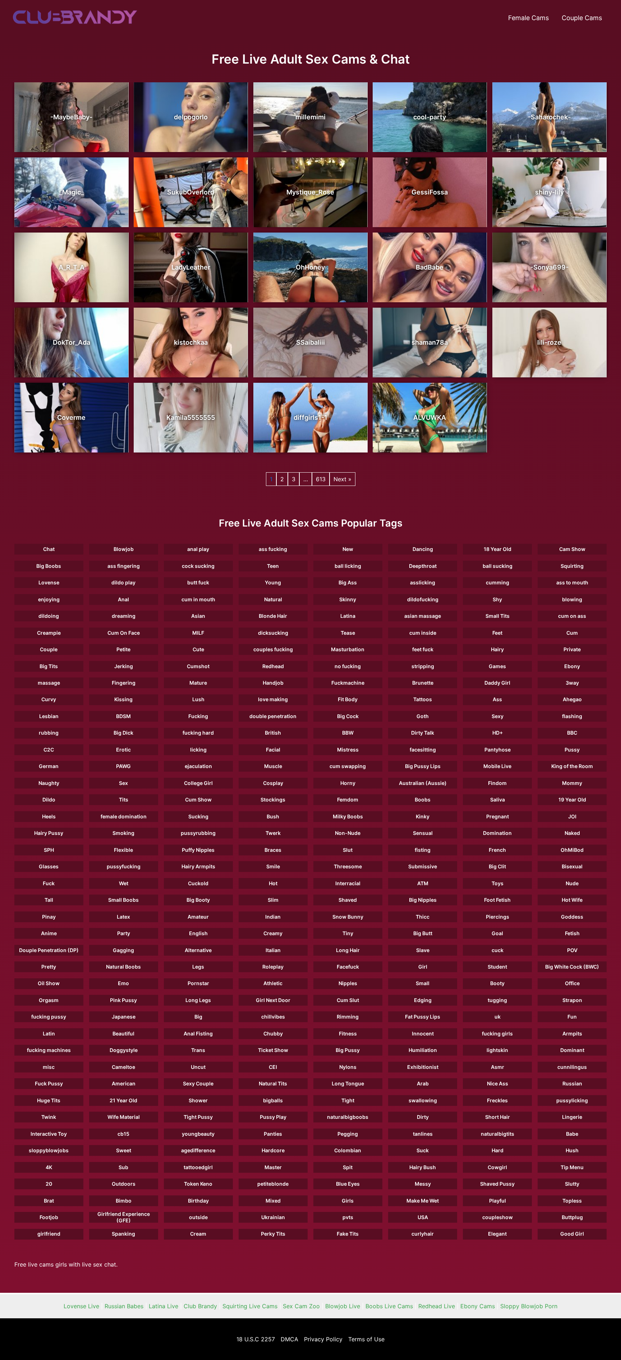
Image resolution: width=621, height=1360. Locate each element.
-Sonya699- (549, 267)
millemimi (310, 117)
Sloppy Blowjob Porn (528, 1306)
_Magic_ (71, 192)
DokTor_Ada (71, 342)
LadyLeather (190, 267)
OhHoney (310, 267)
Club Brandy (200, 1306)
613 (321, 479)
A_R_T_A (71, 267)
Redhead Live (436, 1306)
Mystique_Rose (310, 192)
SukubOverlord (190, 192)
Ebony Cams (477, 1306)
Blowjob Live (342, 1306)
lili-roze (549, 342)
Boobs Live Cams (389, 1306)
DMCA (289, 1339)
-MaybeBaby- (71, 117)
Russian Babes (124, 1306)
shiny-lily (549, 192)
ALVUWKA (429, 417)
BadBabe (429, 267)
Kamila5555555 (190, 417)
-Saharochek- (549, 117)
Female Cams (528, 18)
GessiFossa (429, 192)
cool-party (429, 117)
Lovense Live (81, 1306)
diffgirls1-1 (310, 417)
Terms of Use (366, 1339)
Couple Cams (582, 18)
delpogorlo (191, 117)
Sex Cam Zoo (301, 1306)
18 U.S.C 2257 (255, 1339)
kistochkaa (191, 342)
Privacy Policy (323, 1339)
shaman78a (429, 342)
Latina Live (163, 1306)
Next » (342, 479)
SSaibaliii (310, 342)
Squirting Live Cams (249, 1306)
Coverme (71, 417)
